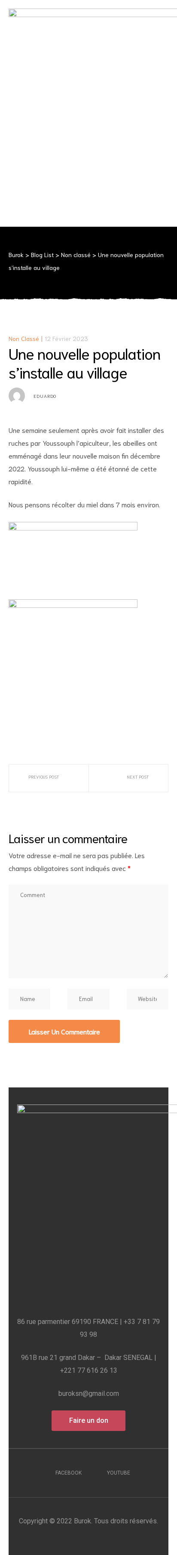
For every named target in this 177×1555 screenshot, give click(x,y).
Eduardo (45, 396)
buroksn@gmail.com (88, 1393)
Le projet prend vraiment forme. (143, 778)
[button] (88, 1420)
